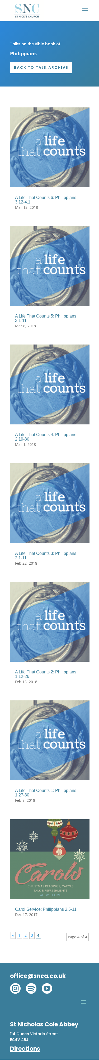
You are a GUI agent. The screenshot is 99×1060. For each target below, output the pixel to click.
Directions (25, 1049)
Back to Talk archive (41, 67)
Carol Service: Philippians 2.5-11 (46, 909)
